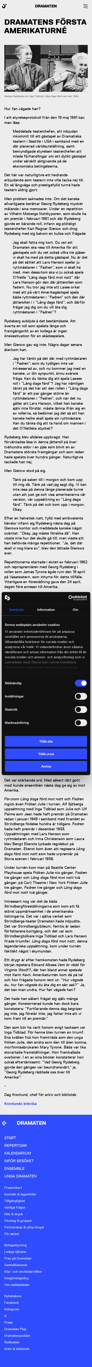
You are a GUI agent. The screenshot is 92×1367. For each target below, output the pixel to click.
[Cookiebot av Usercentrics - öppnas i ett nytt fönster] (68, 598)
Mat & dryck (13, 1214)
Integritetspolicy (16, 1278)
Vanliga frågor (14, 1207)
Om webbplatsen (17, 1285)
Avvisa (46, 766)
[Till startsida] (4, 1123)
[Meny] (85, 6)
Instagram (11, 1309)
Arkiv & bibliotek (16, 1349)
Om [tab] (75, 609)
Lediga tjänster (15, 1252)
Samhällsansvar (16, 1265)
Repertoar (15, 1145)
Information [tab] (46, 609)
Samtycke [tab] (16, 609)
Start (10, 1138)
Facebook (11, 1303)
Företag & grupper (18, 1221)
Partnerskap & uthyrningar (24, 1227)
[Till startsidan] (4, 6)
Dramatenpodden (17, 1336)
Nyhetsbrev (13, 1296)
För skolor (11, 1234)
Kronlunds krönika (20, 1103)
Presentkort (13, 1188)
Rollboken (11, 1342)
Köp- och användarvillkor (23, 1271)
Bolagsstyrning (15, 1245)
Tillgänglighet (14, 1201)
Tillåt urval (46, 754)
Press (8, 1322)
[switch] (81, 696)
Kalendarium (17, 1153)
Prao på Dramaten (17, 1258)
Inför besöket (19, 1161)
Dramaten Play (15, 1329)
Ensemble (14, 1168)
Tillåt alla (46, 741)
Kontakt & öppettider (20, 1194)
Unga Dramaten (20, 1176)
